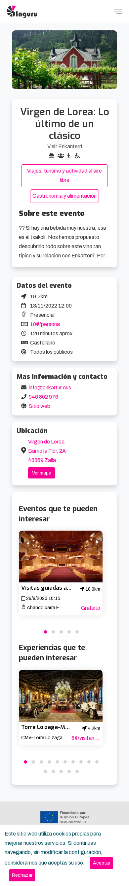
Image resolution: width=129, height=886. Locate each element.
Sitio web (39, 406)
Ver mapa (41, 473)
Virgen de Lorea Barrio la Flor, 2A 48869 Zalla (47, 451)
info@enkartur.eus (50, 387)
